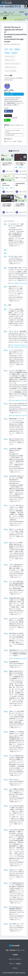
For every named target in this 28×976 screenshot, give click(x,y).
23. (7, 619)
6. (6, 287)
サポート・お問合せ (15, 964)
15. (7, 449)
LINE (8, 120)
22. (7, 598)
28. (7, 711)
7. (6, 305)
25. (7, 650)
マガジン (15, 968)
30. (7, 756)
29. (7, 732)
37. (7, 907)
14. (7, 439)
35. (7, 870)
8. (6, 309)
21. (7, 582)
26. (7, 662)
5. (6, 268)
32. (7, 789)
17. (7, 506)
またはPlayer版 (14, 117)
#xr (6, 49)
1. (6, 224)
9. (6, 331)
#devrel (17, 49)
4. (6, 257)
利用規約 (15, 955)
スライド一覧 (9, 94)
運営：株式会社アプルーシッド (15, 950)
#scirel (7, 53)
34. (7, 830)
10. (7, 350)
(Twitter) (9, 115)
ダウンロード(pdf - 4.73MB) (14, 141)
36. (7, 883)
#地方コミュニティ (10, 67)
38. (7, 924)
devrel (20, 167)
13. (7, 419)
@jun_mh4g (7, 92)
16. (7, 476)
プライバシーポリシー (15, 959)
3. (6, 253)
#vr (11, 49)
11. (7, 371)
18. (7, 529)
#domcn (14, 53)
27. (7, 671)
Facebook (9, 111)
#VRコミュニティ (10, 56)
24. (7, 634)
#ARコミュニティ (10, 60)
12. (7, 404)
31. (7, 780)
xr (6, 188)
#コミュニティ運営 (10, 71)
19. (7, 543)
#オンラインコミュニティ (12, 64)
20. (7, 565)
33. (7, 806)
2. (6, 250)
